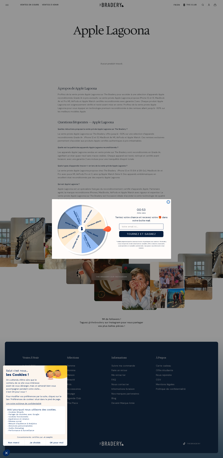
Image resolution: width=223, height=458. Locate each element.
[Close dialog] (168, 201)
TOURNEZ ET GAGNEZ (141, 234)
